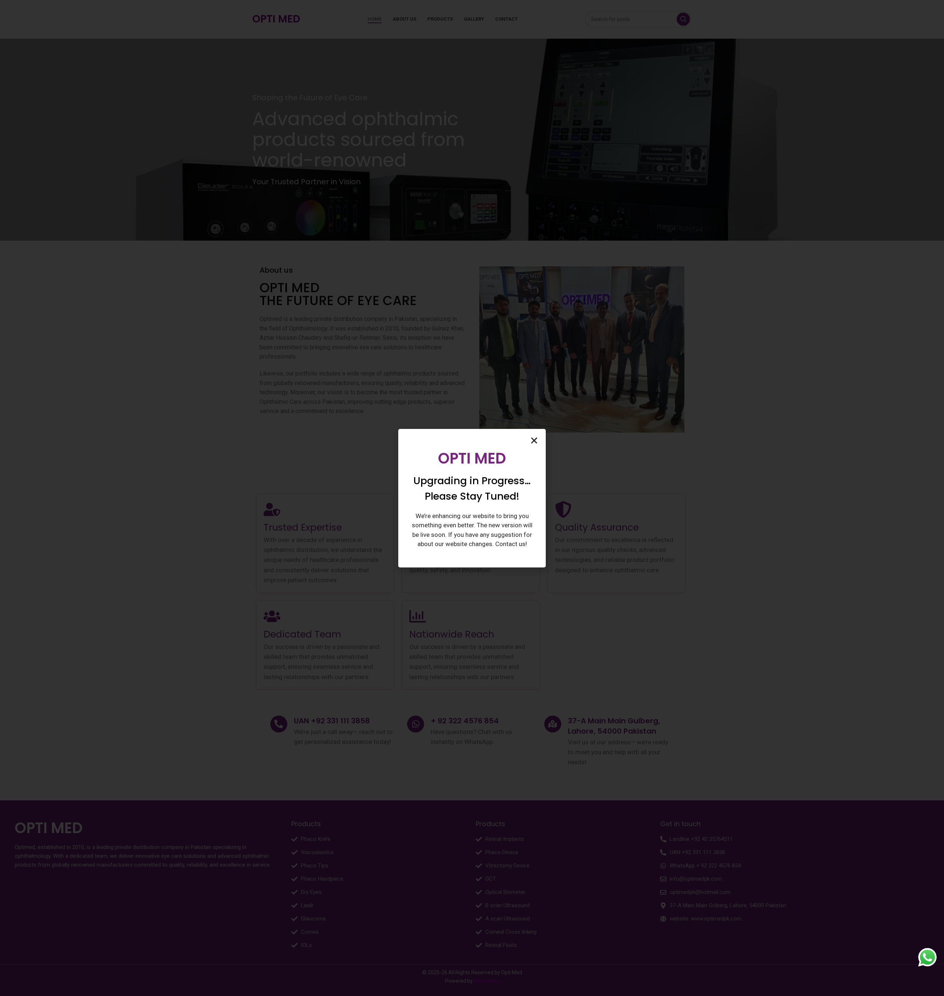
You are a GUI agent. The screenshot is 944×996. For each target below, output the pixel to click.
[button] (534, 440)
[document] (472, 498)
